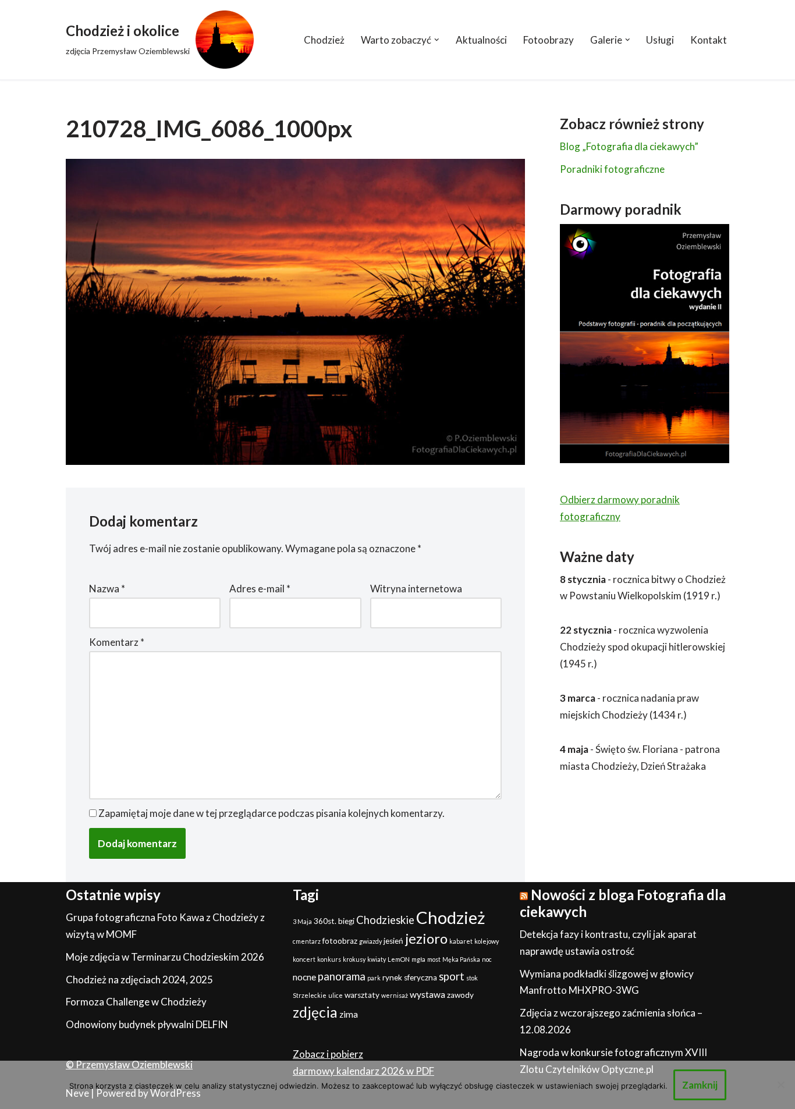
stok (472, 978)
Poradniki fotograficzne (612, 169)
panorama (341, 976)
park (374, 978)
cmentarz (307, 941)
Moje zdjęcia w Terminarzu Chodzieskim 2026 (165, 957)
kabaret (461, 941)
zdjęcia (315, 1012)
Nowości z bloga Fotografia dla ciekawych (623, 903)
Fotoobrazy (548, 40)
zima (348, 1014)
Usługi (660, 40)
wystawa (427, 994)
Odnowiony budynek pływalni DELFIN (147, 1024)
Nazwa (107, 588)
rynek (392, 977)
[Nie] (780, 1084)
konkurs (329, 959)
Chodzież (324, 40)
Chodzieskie (385, 919)
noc (487, 959)
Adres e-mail (259, 588)
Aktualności (481, 40)
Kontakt (708, 40)
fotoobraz (339, 941)
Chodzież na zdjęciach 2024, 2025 (139, 979)
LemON (399, 959)
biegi (346, 921)
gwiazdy (370, 941)
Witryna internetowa (416, 588)
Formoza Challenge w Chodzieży (136, 1002)
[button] (436, 39)
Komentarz (116, 642)
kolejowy (486, 941)
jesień (393, 941)
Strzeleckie (309, 995)
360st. (325, 921)
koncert (304, 959)
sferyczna (420, 977)
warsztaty (362, 995)
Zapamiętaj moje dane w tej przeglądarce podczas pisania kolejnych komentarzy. (271, 813)
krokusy (354, 959)
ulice (335, 995)
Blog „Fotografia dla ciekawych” (629, 146)
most (434, 959)
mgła (418, 959)
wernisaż (394, 995)
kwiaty (376, 959)
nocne (304, 977)
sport (451, 976)
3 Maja (302, 921)
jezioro (426, 938)
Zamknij (700, 1085)
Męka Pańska (461, 959)
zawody (460, 995)
